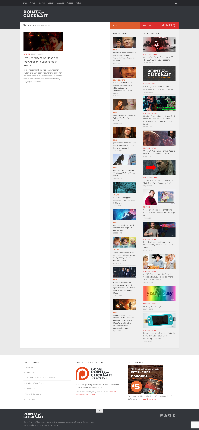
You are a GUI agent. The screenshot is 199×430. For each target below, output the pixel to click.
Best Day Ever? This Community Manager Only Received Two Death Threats (158, 245)
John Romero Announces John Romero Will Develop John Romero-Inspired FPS (124, 145)
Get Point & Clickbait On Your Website (40, 378)
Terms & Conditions (33, 394)
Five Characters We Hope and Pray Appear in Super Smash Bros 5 (41, 61)
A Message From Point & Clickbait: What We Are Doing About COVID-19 (158, 88)
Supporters (30, 388)
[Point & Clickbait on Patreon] (94, 382)
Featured (154, 54)
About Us (29, 367)
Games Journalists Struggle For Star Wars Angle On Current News (124, 227)
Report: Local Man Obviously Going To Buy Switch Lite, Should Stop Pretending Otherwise (159, 336)
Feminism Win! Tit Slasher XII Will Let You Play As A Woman (124, 118)
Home (24, 3)
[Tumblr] (174, 25)
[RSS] (166, 25)
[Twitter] (163, 25)
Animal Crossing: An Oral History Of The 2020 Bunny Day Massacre (158, 58)
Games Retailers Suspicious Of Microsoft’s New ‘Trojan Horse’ (124, 173)
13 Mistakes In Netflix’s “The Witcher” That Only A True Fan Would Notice (158, 181)
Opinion (51, 3)
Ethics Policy (30, 399)
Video (78, 3)
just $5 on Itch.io (149, 399)
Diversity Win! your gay (152, 306)
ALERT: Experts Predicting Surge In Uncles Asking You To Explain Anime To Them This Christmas (158, 277)
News (32, 3)
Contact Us (30, 372)
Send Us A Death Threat (35, 383)
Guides (70, 3)
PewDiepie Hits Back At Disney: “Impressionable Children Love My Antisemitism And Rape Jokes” (122, 88)
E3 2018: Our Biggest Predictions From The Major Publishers (124, 200)
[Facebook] (170, 25)
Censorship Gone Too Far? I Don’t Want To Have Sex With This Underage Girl (159, 212)
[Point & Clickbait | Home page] (35, 13)
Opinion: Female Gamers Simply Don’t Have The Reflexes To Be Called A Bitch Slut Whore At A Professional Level (159, 120)
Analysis (60, 3)
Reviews (41, 3)
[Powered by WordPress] (33, 425)
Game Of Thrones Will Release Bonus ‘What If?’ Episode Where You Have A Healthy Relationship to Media (124, 287)
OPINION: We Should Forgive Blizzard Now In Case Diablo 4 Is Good (159, 152)
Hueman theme (53, 425)
